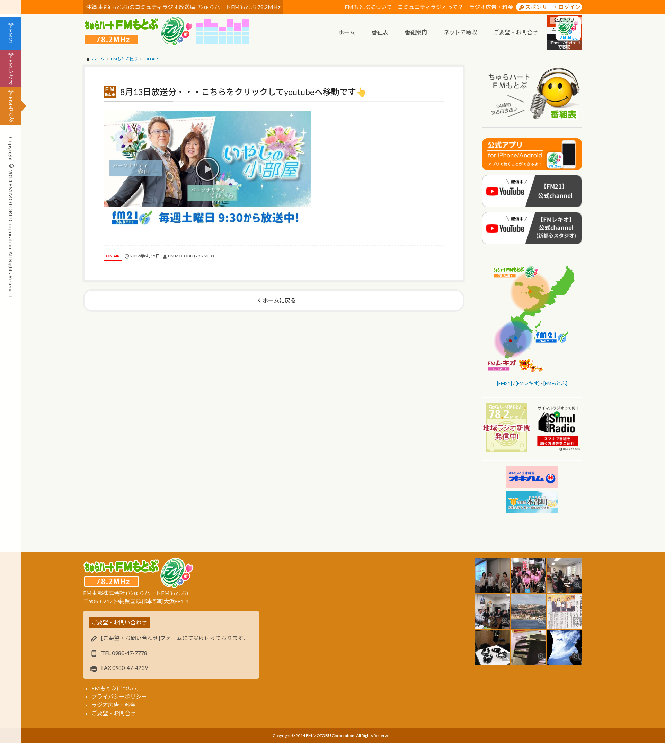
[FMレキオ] (528, 383)
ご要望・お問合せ (113, 713)
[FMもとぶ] (555, 383)
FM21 (11, 36)
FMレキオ (11, 72)
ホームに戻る (279, 300)
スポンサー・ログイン (552, 6)
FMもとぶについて (368, 6)
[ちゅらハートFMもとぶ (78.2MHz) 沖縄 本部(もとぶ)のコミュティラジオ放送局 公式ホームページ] (139, 31)
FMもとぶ (11, 109)
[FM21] (504, 383)
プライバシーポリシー (119, 696)
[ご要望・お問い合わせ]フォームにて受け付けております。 (174, 638)
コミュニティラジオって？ (430, 6)
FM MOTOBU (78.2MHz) (191, 256)
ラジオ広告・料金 (491, 6)
